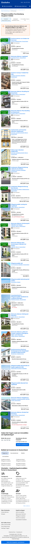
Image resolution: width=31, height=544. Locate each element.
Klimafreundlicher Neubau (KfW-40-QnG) (20, 102)
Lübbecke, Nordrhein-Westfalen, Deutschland (18, 171)
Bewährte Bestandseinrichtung (19, 359)
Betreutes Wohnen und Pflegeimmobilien (9, 9)
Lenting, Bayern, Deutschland (18, 207)
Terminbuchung (5, 526)
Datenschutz (12, 532)
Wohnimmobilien (20, 517)
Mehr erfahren (26, 505)
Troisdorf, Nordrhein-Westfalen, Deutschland (18, 76)
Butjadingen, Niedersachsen (17, 353)
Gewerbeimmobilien (21, 519)
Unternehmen (5, 512)
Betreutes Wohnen (21, 514)
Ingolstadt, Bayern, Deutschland (18, 57)
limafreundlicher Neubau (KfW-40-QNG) (20, 121)
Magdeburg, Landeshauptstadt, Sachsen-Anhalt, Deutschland (20, 400)
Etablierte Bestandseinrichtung (19, 287)
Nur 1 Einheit (14, 307)
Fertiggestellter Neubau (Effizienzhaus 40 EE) (20, 270)
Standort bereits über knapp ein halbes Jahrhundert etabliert (21, 83)
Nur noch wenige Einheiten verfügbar (19, 424)
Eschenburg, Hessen (15, 282)
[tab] (6, 20)
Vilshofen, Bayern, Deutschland (18, 226)
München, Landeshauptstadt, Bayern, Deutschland (19, 133)
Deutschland (21, 9)
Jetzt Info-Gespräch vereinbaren (15, 542)
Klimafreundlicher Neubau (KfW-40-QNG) (20, 234)
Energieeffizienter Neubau (18, 48)
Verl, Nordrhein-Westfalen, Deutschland (20, 264)
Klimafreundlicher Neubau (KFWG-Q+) (20, 178)
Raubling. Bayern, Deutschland (18, 94)
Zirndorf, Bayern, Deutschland (18, 415)
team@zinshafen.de (21, 441)
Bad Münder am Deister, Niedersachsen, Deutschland (20, 190)
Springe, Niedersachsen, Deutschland (19, 41)
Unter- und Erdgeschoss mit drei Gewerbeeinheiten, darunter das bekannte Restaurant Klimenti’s (19, 141)
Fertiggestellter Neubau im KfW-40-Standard (20, 374)
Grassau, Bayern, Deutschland (18, 336)
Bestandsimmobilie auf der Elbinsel (20, 405)
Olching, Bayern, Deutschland (18, 316)
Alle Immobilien (20, 512)
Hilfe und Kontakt (5, 524)
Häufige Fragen (5, 528)
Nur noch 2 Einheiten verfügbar (18, 216)
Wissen (3, 514)
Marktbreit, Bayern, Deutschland (18, 299)
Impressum (19, 532)
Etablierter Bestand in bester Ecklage (20, 159)
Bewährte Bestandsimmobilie (18, 389)
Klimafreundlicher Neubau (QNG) (19, 422)
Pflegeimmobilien (20, 516)
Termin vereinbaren (22, 444)
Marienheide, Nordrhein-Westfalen (19, 368)
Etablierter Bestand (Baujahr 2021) (19, 341)
